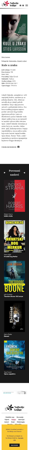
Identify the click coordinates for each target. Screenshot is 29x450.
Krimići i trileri (22, 61)
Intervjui (21, 419)
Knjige (14, 419)
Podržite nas (10, 417)
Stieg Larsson (6, 57)
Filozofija (18, 424)
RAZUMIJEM (14, 445)
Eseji (13, 422)
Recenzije (20, 417)
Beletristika (12, 61)
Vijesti (7, 419)
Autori (6, 422)
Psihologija (21, 422)
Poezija (10, 424)
